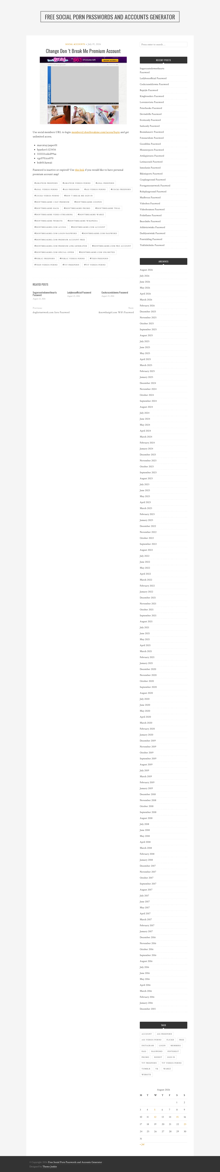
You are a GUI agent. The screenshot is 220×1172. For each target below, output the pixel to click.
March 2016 (146, 991)
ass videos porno (95, 189)
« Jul (142, 1144)
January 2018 (146, 860)
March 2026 (146, 299)
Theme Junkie (50, 1166)
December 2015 (148, 1009)
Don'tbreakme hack (46, 208)
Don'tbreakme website (48, 220)
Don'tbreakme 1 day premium (51, 202)
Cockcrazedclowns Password (114, 292)
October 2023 (147, 466)
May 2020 (145, 711)
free (181, 1040)
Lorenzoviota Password (152, 102)
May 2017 (145, 907)
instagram (148, 1045)
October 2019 (146, 752)
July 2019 (144, 770)
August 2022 (146, 550)
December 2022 (148, 526)
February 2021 (147, 657)
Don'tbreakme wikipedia (83, 220)
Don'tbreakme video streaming (53, 214)
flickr (170, 1040)
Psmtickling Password (151, 239)
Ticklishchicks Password (152, 245)
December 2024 (148, 383)
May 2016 (145, 979)
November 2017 (148, 872)
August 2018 (146, 818)
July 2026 (144, 276)
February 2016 (147, 997)
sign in (171, 1057)
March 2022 (146, 579)
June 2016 (145, 973)
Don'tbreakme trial (107, 208)
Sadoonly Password (150, 126)
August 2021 (146, 621)
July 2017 (144, 895)
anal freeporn (105, 183)
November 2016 (148, 943)
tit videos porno (95, 264)
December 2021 (148, 597)
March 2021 (146, 651)
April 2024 (145, 430)
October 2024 (147, 395)
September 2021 (148, 615)
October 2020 (147, 681)
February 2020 (147, 728)
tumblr (146, 1069)
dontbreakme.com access (50, 227)
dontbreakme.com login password (55, 233)
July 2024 (144, 413)
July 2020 (144, 699)
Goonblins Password (150, 144)
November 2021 (148, 603)
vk (156, 1069)
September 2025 (148, 329)
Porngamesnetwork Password (155, 185)
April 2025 (145, 359)
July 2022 (144, 556)
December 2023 (148, 454)
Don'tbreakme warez (91, 214)
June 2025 (145, 347)
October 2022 (147, 538)
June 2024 (145, 419)
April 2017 (145, 913)
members (176, 1045)
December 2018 (148, 794)
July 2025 (144, 341)
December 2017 (148, 866)
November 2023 (148, 460)
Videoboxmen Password (152, 209)
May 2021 (145, 639)
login (162, 1045)
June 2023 (145, 490)
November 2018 (148, 800)
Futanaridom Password (152, 138)
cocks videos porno (46, 195)
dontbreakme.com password (99, 233)
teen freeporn (99, 258)
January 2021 (146, 663)
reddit (158, 1057)
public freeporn (44, 258)
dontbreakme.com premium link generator (60, 246)
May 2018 (145, 836)
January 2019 (146, 788)
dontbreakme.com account (88, 227)
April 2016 (145, 985)
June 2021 (145, 633)
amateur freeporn (46, 183)
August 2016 (146, 961)
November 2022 (148, 532)
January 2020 (146, 734)
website (146, 1074)
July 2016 (144, 967)
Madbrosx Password (150, 197)
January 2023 (146, 520)
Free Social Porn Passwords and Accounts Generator (75, 1162)
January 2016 (146, 1003)
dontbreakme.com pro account (111, 246)
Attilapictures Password (152, 156)
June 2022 (145, 562)
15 (177, 1117)
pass (144, 1051)
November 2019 (148, 746)
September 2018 (148, 812)
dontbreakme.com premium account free (59, 239)
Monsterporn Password (152, 150)
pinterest (173, 1051)
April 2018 (145, 842)
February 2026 (147, 305)
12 (155, 1117)
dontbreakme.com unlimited (97, 252)
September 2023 (148, 472)
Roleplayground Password (153, 191)
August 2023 (146, 478)
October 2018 (146, 806)
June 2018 (145, 830)
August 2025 (146, 335)
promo (145, 1057)
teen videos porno (46, 264)
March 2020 (146, 723)
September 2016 (148, 955)
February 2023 (147, 514)
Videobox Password (150, 203)
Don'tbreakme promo (77, 208)
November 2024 (148, 389)
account (147, 1034)
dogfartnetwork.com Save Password (51, 312)
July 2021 (144, 627)
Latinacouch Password (151, 161)
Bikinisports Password (151, 173)
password (157, 1051)
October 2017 (146, 877)
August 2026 (146, 270)
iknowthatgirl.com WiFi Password (116, 312)
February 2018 (147, 854)
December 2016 (148, 937)
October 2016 (146, 949)
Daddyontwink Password (152, 233)
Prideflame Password (151, 215)
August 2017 (146, 889)
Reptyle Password (149, 90)
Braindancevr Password (152, 132)
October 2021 (146, 609)
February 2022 (147, 585)
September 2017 (148, 883)
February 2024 (147, 442)
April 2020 (145, 717)
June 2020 (145, 705)
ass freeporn (71, 189)
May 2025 (145, 353)
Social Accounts (75, 44)
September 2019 (148, 758)
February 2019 (147, 782)
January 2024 (146, 448)
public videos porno (72, 258)
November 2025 (148, 317)
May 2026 (145, 287)
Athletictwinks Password (152, 227)
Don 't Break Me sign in (78, 195)
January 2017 (146, 931)
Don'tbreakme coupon (88, 202)
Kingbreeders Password (152, 96)
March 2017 (146, 919)
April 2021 (145, 645)
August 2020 (146, 693)
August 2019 (146, 764)
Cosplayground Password (153, 179)
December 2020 (148, 669)
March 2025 (146, 365)
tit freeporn (71, 264)
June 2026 (145, 281)
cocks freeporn (121, 189)
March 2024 (146, 436)
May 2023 (145, 496)
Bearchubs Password (150, 221)
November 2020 (148, 675)
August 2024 (146, 407)
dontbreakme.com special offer (54, 252)
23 (185, 1124)
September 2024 (148, 401)
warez (167, 1069)
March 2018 (146, 848)
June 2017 (145, 901)
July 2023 (144, 484)
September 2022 (148, 544)
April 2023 (145, 502)
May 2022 (145, 568)
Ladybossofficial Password (79, 292)
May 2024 (145, 425)
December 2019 (148, 740)
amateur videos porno (77, 183)
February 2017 (147, 925)
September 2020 (148, 687)
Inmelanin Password (150, 167)
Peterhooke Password (151, 108)
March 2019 (146, 776)
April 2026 (145, 293)
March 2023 (146, 508)
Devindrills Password (151, 114)
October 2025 (147, 323)
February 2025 (147, 371)
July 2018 (144, 824)
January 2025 (146, 377)
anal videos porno (46, 189)
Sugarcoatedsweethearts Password (45, 294)
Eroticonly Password (150, 120)
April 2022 (145, 574)
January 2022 (146, 591)
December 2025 (148, 311)
